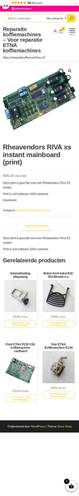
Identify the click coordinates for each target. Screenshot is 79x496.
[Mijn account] (55, 31)
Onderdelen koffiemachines (33, 210)
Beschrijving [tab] (36, 226)
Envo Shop (65, 426)
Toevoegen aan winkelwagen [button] (20, 324)
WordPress (38, 426)
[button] (69, 70)
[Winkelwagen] (60, 31)
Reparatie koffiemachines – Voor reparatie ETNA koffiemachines (22, 39)
